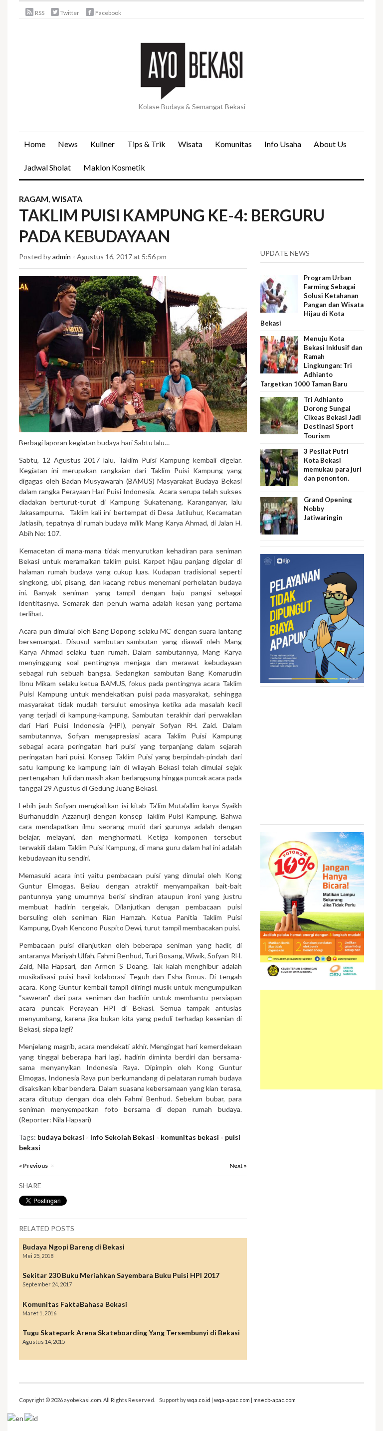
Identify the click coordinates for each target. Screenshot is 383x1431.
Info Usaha (282, 144)
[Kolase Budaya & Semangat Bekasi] (191, 69)
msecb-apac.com (274, 1400)
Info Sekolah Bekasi (122, 1137)
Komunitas (233, 144)
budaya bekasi (60, 1137)
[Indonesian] (31, 1417)
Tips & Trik (146, 144)
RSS (39, 12)
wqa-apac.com (232, 1400)
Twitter (69, 12)
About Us (330, 144)
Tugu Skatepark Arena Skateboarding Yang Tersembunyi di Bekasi (131, 1332)
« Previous (33, 1165)
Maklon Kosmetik (111, 171)
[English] (15, 1417)
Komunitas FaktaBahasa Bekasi (74, 1304)
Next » (238, 1165)
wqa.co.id (198, 1400)
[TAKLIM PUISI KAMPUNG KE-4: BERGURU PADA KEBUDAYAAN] (132, 353)
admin (61, 256)
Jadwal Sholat (47, 167)
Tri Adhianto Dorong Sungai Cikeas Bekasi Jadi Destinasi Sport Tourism (332, 417)
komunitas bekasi (190, 1137)
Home (34, 144)
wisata (67, 198)
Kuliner (102, 144)
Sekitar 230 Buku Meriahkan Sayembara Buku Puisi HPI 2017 (120, 1275)
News (65, 147)
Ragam (33, 198)
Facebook (108, 12)
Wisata (190, 144)
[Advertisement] (321, 1039)
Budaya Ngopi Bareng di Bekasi (73, 1247)
